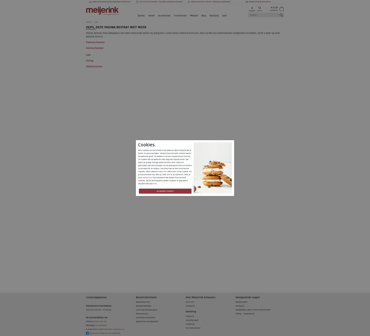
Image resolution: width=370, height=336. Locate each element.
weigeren (147, 177)
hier (165, 171)
